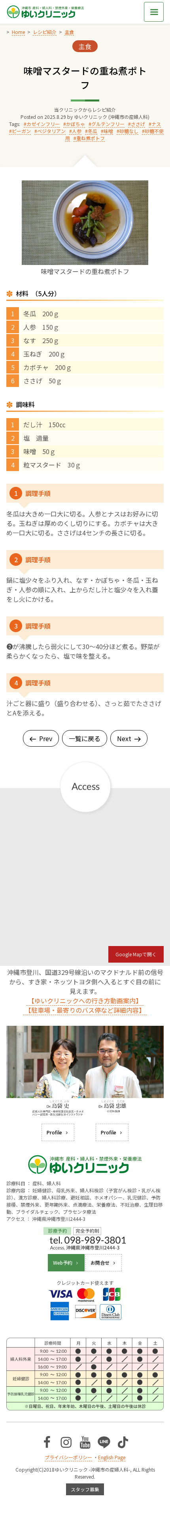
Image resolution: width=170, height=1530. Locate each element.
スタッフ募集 (85, 1489)
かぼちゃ (75, 123)
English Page (111, 1457)
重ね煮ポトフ (90, 138)
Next (124, 738)
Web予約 (62, 1262)
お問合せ (100, 1262)
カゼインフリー (43, 123)
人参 (76, 131)
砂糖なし (128, 131)
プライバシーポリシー (68, 1457)
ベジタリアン (51, 131)
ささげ (138, 123)
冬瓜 (92, 131)
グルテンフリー (108, 123)
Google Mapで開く (136, 954)
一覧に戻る (84, 738)
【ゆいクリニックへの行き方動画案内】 (85, 1000)
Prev (45, 738)
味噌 (108, 131)
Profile (54, 1132)
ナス (156, 123)
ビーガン (21, 131)
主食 (85, 46)
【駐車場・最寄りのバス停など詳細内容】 (85, 1010)
